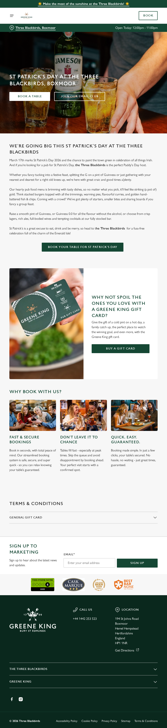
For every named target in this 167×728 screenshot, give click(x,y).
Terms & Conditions (146, 721)
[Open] (11, 15)
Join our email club (80, 96)
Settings (149, 393)
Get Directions (124, 650)
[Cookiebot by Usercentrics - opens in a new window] (144, 319)
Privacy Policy (109, 721)
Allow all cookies (136, 406)
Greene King (20, 681)
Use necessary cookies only (82, 406)
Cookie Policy (89, 721)
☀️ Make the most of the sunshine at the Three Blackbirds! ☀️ (83, 4)
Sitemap (125, 721)
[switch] (63, 378)
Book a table (30, 96)
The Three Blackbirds (28, 669)
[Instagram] (20, 699)
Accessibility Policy (66, 721)
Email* (69, 554)
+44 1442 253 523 (85, 619)
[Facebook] (11, 699)
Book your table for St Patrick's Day (82, 247)
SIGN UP (137, 563)
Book (148, 15)
